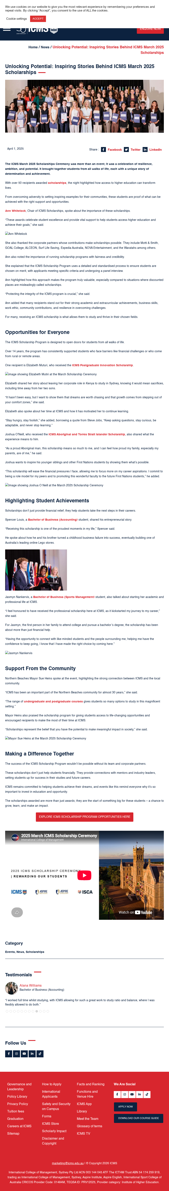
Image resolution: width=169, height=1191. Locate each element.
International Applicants (51, 1094)
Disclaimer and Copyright (53, 1141)
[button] (7, 1011)
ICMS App (84, 1104)
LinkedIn (155, 149)
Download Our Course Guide (138, 1118)
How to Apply (51, 1084)
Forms (46, 1116)
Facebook (114, 149)
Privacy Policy (17, 1104)
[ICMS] (37, 29)
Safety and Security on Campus (56, 1107)
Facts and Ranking (90, 1084)
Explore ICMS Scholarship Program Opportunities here (84, 817)
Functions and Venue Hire (87, 1094)
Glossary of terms (89, 1126)
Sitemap (13, 1133)
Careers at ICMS (19, 1126)
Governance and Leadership (19, 1087)
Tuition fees (15, 1111)
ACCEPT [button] (38, 18)
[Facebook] (8, 1053)
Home (33, 47)
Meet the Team (87, 1119)
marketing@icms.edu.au (68, 1163)
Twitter (135, 149)
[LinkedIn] (32, 1053)
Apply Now (125, 1107)
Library (82, 1111)
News (45, 47)
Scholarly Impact (54, 1131)
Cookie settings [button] (16, 18)
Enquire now (150, 29)
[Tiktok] (39, 1053)
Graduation (15, 1119)
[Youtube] (24, 1053)
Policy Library (17, 1096)
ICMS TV (83, 1133)
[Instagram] (16, 1053)
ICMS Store (50, 1124)
